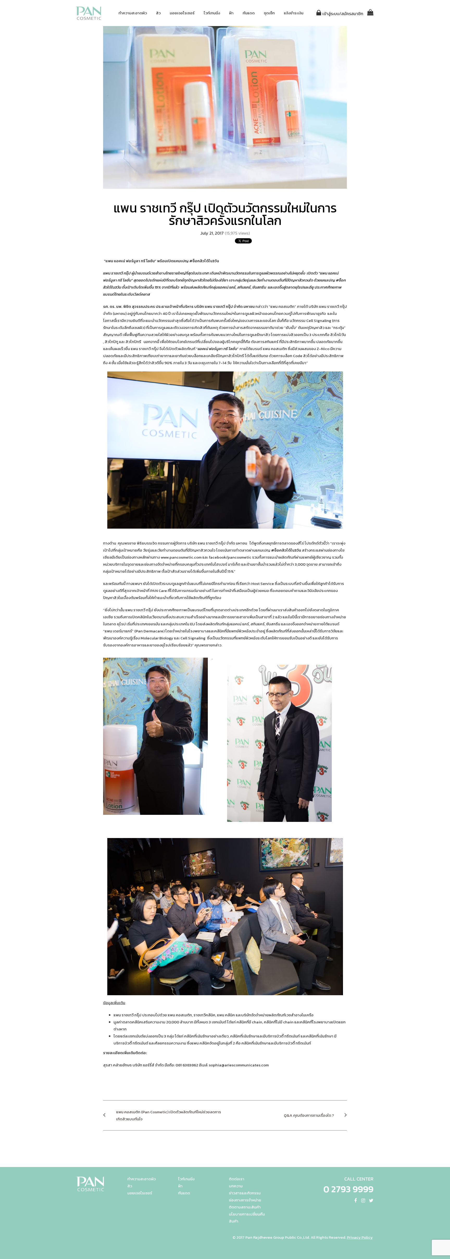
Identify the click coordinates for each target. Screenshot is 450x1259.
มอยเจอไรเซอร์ (182, 13)
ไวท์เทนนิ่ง (212, 13)
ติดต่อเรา (236, 1179)
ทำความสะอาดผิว (132, 13)
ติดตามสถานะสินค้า (245, 1207)
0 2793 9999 (348, 1189)
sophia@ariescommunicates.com (239, 1065)
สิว (158, 13)
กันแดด (249, 13)
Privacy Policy (360, 1237)
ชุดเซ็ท (269, 13)
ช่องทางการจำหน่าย (245, 1200)
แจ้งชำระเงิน (293, 13)
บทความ (236, 1186)
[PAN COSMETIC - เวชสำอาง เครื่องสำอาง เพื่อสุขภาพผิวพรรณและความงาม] (89, 13)
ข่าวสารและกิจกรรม (245, 1193)
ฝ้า (231, 13)
